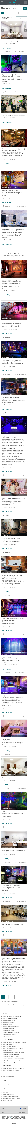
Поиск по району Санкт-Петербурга (11, 1056)
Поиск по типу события (8, 1086)
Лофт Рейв (5, 811)
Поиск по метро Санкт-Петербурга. (11, 1054)
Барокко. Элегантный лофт (10, 280)
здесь (10, 1117)
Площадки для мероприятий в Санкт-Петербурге (14, 1042)
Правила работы (6, 1085)
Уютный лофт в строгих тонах (10, 397)
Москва (18, 4)
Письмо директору (7, 1100)
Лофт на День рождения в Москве (11, 1026)
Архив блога (5, 1092)
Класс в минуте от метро (9, 778)
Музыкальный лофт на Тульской (11, 75)
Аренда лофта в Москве (8, 1022)
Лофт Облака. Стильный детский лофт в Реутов (13, 499)
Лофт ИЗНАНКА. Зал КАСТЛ (10, 436)
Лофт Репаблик (6, 657)
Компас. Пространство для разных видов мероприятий (12, 576)
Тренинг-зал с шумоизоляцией (11, 41)
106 (16, 997)
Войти (25, 2)
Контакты (5, 1083)
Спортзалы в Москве (8, 1036)
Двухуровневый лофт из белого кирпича (13, 322)
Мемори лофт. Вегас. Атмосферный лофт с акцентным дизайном (14, 149)
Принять (14, 1123)
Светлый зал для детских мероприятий (13, 115)
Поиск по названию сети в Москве (11, 1032)
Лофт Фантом (6, 696)
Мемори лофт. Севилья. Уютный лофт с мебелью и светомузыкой (13, 230)
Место (16, 13)
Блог (4, 1090)
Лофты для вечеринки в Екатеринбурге (12, 1070)
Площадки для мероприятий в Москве (12, 1016)
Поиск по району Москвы (8, 1030)
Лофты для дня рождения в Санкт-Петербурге (13, 1052)
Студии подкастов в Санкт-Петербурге (12, 1060)
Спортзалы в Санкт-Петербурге (10, 1062)
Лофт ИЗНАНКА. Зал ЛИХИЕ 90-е (11, 360)
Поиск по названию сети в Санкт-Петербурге (13, 1058)
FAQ (4, 1088)
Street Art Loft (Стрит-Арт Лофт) (11, 538)
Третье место (6, 739)
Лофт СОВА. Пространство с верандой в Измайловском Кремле (13, 619)
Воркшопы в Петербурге (8, 1044)
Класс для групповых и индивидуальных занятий (13, 851)
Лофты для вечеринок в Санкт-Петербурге (13, 1048)
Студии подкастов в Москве (9, 1034)
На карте (25, 8)
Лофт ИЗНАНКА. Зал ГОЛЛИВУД (11, 885)
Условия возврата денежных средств (11, 1098)
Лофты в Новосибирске (8, 1076)
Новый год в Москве (7, 1024)
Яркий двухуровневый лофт (10, 190)
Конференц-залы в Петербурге (10, 1046)
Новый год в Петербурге (8, 1050)
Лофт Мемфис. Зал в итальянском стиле (13, 958)
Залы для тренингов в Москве (10, 1018)
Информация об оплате (8, 1094)
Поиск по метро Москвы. (8, 1028)
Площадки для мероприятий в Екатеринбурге (13, 1068)
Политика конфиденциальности (10, 1096)
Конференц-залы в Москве (9, 1020)
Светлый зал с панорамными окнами (12, 924)
